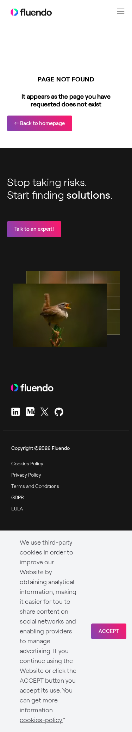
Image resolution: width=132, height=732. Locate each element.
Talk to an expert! (34, 229)
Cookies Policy (27, 463)
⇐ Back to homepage (39, 123)
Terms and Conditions (35, 486)
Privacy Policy (26, 475)
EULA (17, 508)
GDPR (17, 497)
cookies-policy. (41, 720)
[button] (121, 11)
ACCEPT (109, 631)
